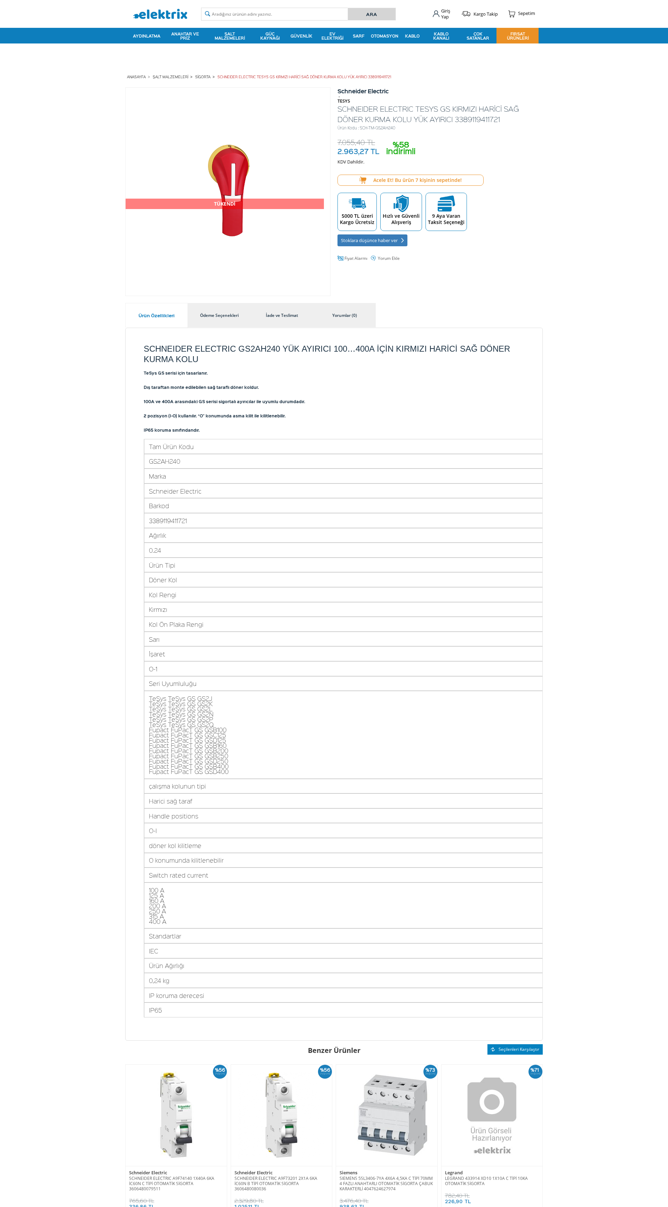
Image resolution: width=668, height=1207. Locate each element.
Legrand (454, 1173)
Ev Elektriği (332, 36)
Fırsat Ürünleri (518, 36)
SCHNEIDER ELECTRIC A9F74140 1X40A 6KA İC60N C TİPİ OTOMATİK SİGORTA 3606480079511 (171, 1183)
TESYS (343, 101)
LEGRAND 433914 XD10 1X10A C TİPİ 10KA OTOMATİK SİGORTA (486, 1181)
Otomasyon (384, 36)
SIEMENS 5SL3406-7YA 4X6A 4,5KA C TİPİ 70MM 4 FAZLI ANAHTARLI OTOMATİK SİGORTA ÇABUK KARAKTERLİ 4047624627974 (386, 1183)
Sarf (358, 36)
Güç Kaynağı (270, 36)
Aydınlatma (146, 36)
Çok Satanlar (478, 36)
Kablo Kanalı (441, 36)
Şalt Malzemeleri (230, 36)
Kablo (412, 36)
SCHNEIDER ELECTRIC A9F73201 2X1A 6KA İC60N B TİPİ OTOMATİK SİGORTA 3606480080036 (275, 1183)
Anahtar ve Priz (185, 36)
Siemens (348, 1173)
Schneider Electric (148, 1173)
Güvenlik (301, 36)
